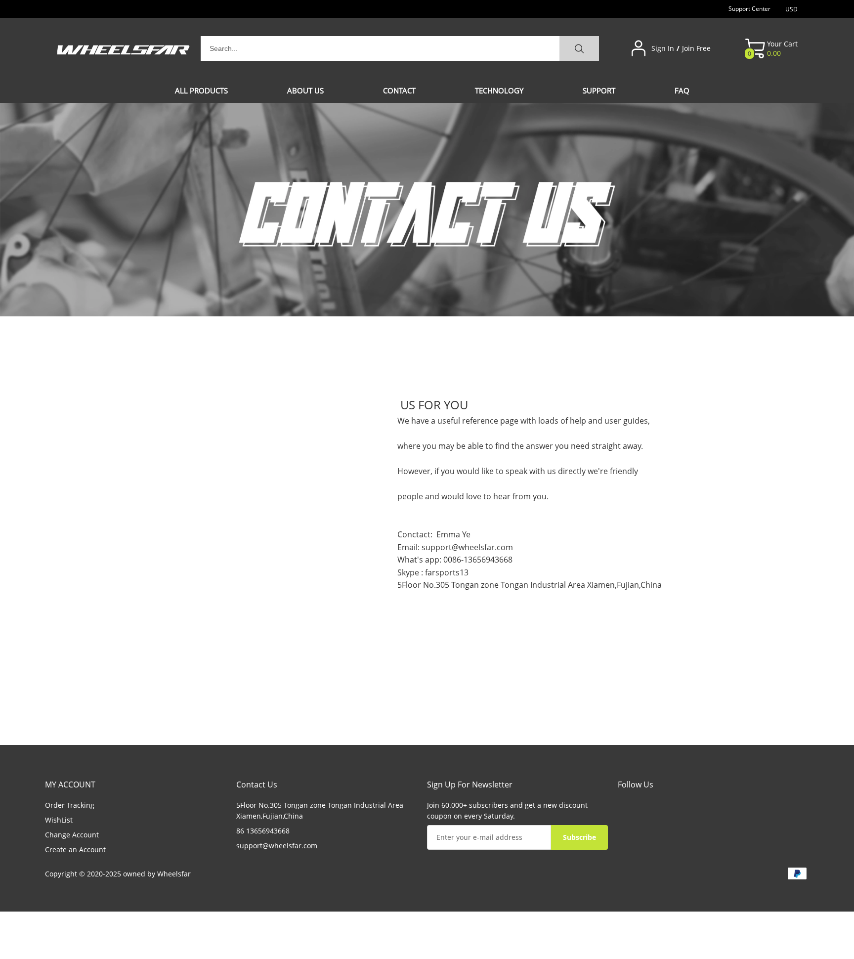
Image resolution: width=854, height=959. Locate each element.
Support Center (749, 8)
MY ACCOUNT (70, 784)
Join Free (696, 48)
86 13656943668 (263, 830)
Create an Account (75, 849)
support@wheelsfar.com (467, 547)
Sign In (662, 48)
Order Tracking (69, 805)
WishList (59, 820)
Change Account (72, 834)
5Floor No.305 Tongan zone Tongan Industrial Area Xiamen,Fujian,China (319, 810)
